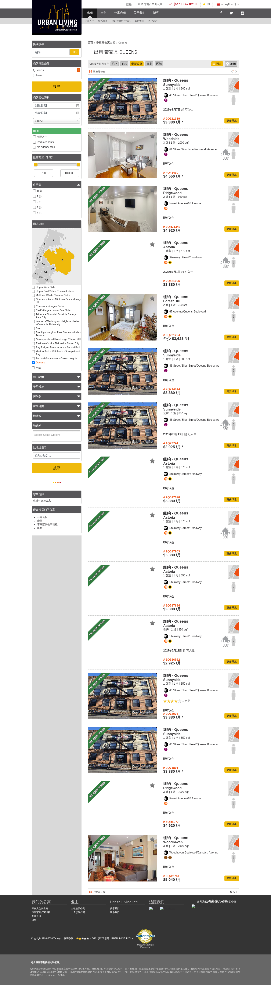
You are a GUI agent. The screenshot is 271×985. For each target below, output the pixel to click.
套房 (39, 190)
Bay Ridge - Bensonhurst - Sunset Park (58, 347)
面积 (124, 63)
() (208, 4)
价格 (114, 63)
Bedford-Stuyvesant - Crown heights (56, 358)
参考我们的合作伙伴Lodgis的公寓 (216, 901)
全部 (38, 367)
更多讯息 (232, 120)
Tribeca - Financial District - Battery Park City (56, 316)
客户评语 (153, 21)
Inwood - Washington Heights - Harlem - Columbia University (58, 323)
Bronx (39, 328)
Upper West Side (45, 287)
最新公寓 (136, 63)
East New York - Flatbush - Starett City (57, 343)
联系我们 (114, 912)
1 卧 (39, 196)
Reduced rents (45, 142)
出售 (103, 12)
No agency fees (46, 147)
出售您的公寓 (78, 912)
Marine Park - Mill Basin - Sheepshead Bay (58, 353)
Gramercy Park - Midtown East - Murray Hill (58, 301)
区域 (159, 63)
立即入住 (89, 21)
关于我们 (139, 12)
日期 (149, 63)
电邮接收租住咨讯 (121, 21)
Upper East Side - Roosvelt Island (55, 291)
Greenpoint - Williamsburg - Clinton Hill (58, 339)
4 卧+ (40, 213)
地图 (233, 63)
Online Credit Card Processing (145, 946)
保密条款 (68, 938)
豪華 (39, 520)
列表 (219, 63)
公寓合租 (120, 12)
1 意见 (186, 700)
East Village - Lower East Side (53, 310)
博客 (156, 12)
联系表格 (103, 21)
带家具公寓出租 (40, 908)
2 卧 (39, 201)
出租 (90, 12)
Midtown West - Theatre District (53, 295)
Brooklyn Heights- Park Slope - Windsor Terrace (58, 334)
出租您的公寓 (78, 908)
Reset (39, 75)
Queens (40, 362)
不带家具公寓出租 (47, 524)
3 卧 (39, 207)
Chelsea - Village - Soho (50, 306)
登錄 (129, 4)
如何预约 (139, 21)
